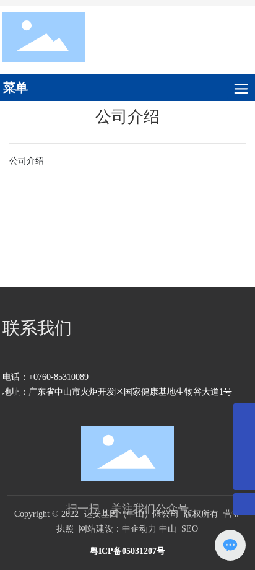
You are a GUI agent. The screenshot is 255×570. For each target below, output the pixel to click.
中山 (167, 528)
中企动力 (139, 528)
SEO (189, 528)
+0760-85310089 (58, 377)
